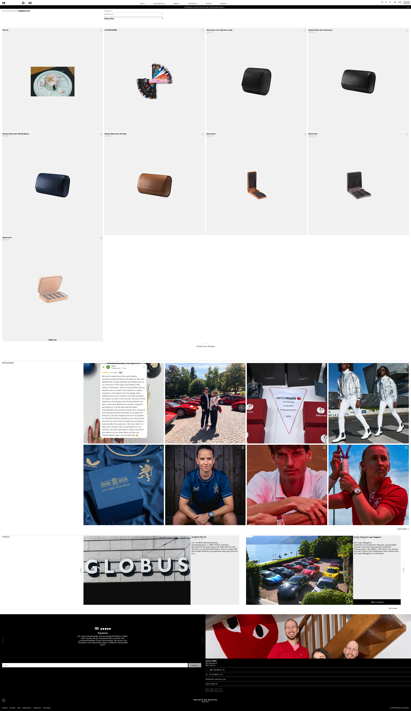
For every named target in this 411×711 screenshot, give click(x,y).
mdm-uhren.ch (211, 684)
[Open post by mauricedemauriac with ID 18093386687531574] (287, 403)
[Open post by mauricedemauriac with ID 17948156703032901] (123, 485)
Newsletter (47, 708)
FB (211, 690)
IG (207, 690)
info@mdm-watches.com (216, 679)
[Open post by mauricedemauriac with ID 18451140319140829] (287, 485)
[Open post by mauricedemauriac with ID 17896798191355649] (368, 485)
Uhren (142, 3)
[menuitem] (395, 2)
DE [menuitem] (395, 2)
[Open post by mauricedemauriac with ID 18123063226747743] (205, 485)
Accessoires (192, 3)
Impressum (37, 708)
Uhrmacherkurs (158, 3)
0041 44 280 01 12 (216, 670)
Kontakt (223, 3)
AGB (18, 708)
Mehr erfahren (377, 602)
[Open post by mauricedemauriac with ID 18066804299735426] (205, 403)
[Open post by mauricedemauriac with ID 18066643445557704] (368, 403)
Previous (82, 570)
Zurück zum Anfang (205, 346)
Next (402, 570)
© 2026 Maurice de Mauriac (399, 708)
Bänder (176, 3)
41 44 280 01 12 (216, 674)
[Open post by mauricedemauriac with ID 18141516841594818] (123, 403)
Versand (12, 708)
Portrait (208, 3)
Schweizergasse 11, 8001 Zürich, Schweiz (210, 545)
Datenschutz (27, 708)
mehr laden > (403, 529)
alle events (393, 608)
